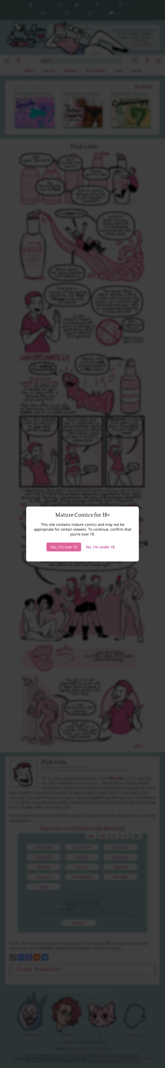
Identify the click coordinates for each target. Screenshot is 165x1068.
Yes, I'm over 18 (64, 547)
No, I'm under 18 (100, 547)
